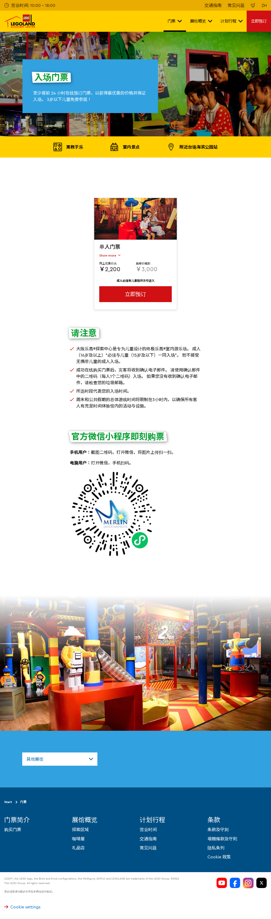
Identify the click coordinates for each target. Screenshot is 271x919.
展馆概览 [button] (198, 21)
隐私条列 (215, 847)
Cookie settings (25, 906)
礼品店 (78, 847)
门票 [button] (171, 21)
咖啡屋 (78, 838)
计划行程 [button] (228, 21)
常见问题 (236, 5)
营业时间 (148, 829)
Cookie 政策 (219, 857)
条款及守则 (218, 829)
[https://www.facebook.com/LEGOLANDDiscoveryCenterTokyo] (235, 883)
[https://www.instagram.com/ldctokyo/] (248, 883)
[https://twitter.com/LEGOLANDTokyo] (261, 883)
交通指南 (213, 5)
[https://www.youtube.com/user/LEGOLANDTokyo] (221, 883)
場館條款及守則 (222, 838)
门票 (23, 802)
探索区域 (80, 829)
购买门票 (12, 829)
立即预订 (259, 21)
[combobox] (59, 759)
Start (8, 802)
